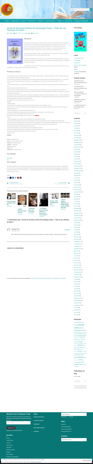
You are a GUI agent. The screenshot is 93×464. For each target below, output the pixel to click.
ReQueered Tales (80, 354)
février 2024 (76, 184)
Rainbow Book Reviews (79, 65)
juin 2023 (76, 199)
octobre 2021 (77, 246)
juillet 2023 (76, 196)
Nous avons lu (31, 20)
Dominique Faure (81, 336)
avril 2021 (76, 260)
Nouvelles (81, 349)
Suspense (79, 362)
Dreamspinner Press (77, 337)
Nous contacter (68, 20)
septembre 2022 (77, 220)
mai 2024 (76, 177)
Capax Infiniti (77, 62)
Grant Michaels (82, 339)
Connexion (63, 424)
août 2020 (76, 279)
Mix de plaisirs (77, 60)
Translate (71, 416)
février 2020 (76, 293)
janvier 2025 (76, 163)
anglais (76, 328)
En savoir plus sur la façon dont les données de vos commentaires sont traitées (48, 278)
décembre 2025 (77, 140)
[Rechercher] (91, 9)
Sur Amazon (9, 158)
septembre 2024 (77, 170)
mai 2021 (76, 258)
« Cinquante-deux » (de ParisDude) (31, 210)
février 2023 (76, 208)
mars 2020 (76, 291)
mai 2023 (76, 201)
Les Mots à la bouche (79, 58)
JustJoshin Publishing (78, 343)
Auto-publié (77, 330)
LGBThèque (36, 431)
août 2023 (76, 194)
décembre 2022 (77, 213)
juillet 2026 (76, 123)
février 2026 (76, 135)
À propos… (59, 20)
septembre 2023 (77, 192)
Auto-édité (83, 330)
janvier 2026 (76, 137)
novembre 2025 (77, 142)
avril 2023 (76, 203)
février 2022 (76, 236)
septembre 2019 (77, 305)
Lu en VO (23, 20)
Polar (79, 351)
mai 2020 (76, 286)
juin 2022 (76, 227)
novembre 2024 (77, 168)
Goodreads (76, 71)
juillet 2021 (76, 253)
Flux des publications (66, 426)
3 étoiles (75, 322)
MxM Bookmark (82, 347)
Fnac (8, 159)
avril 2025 (76, 156)
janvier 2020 (76, 295)
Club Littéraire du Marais (39, 427)
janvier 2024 (76, 187)
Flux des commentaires (66, 429)
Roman (76, 357)
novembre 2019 (77, 300)
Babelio (75, 69)
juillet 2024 (76, 175)
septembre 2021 (77, 248)
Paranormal (76, 351)
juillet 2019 (76, 310)
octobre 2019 (77, 303)
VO (83, 362)
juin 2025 (76, 154)
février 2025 (76, 161)
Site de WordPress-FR (66, 431)
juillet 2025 (76, 151)
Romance (81, 357)
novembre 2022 (77, 215)
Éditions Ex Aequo (78, 364)
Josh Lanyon (80, 341)
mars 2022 (76, 234)
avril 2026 (76, 130)
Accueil (7, 20)
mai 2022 (76, 229)
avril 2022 (76, 232)
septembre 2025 (77, 147)
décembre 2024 (77, 166)
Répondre (67, 229)
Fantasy (79, 339)
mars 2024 (76, 182)
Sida (85, 357)
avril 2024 (76, 180)
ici (15, 171)
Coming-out (81, 333)
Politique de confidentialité (81, 20)
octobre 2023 (77, 189)
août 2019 (76, 307)
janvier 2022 (76, 239)
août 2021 (76, 251)
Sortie (81, 360)
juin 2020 (76, 284)
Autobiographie (77, 332)
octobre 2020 (77, 274)
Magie (78, 347)
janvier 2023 (76, 211)
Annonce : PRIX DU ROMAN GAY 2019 (54, 202)
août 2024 (76, 173)
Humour (75, 341)
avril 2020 (76, 288)
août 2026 (76, 121)
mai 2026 (76, 128)
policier (83, 351)
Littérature (80, 345)
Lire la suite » (9, 206)
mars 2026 (76, 133)
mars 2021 (76, 262)
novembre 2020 (77, 272)
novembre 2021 (77, 244)
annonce (81, 328)
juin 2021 (76, 255)
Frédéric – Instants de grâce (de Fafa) (22, 211)
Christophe (76, 333)
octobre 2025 (77, 144)
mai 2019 (76, 314)
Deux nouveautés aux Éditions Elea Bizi (11, 203)
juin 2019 (76, 312)
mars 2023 (76, 206)
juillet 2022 (76, 225)
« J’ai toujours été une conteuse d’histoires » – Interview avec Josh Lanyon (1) (43, 211)
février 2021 (76, 265)
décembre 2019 (77, 298)
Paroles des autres (50, 20)
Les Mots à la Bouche (38, 420)
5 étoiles (80, 325)
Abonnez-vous (11, 428)
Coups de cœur (14, 20)
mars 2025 (76, 159)
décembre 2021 (77, 241)
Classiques (40, 20)
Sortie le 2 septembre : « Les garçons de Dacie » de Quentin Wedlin (80, 94)
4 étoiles (79, 322)
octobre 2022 (77, 218)
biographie (84, 332)
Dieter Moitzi (37, 424)
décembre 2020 (77, 269)
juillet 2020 (76, 281)
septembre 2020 (77, 277)
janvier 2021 (76, 267)
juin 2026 (76, 126)
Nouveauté (76, 349)
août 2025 (76, 149)
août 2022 (76, 222)
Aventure (81, 332)
